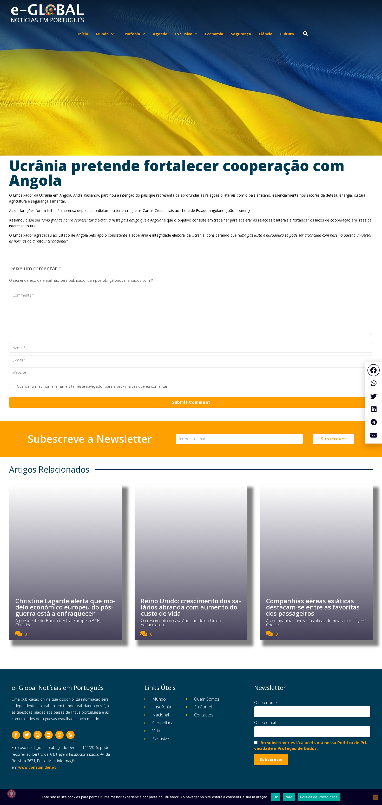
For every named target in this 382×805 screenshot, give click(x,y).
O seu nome (265, 702)
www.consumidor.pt (37, 767)
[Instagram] (38, 735)
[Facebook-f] (16, 735)
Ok (275, 797)
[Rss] (70, 735)
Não (289, 797)
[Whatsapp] (59, 735)
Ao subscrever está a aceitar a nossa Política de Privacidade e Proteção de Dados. (311, 745)
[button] (373, 370)
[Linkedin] (48, 735)
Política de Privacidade (319, 797)
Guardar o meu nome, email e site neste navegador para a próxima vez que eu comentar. (92, 386)
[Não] (375, 797)
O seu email (265, 722)
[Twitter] (27, 735)
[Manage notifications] (11, 793)
